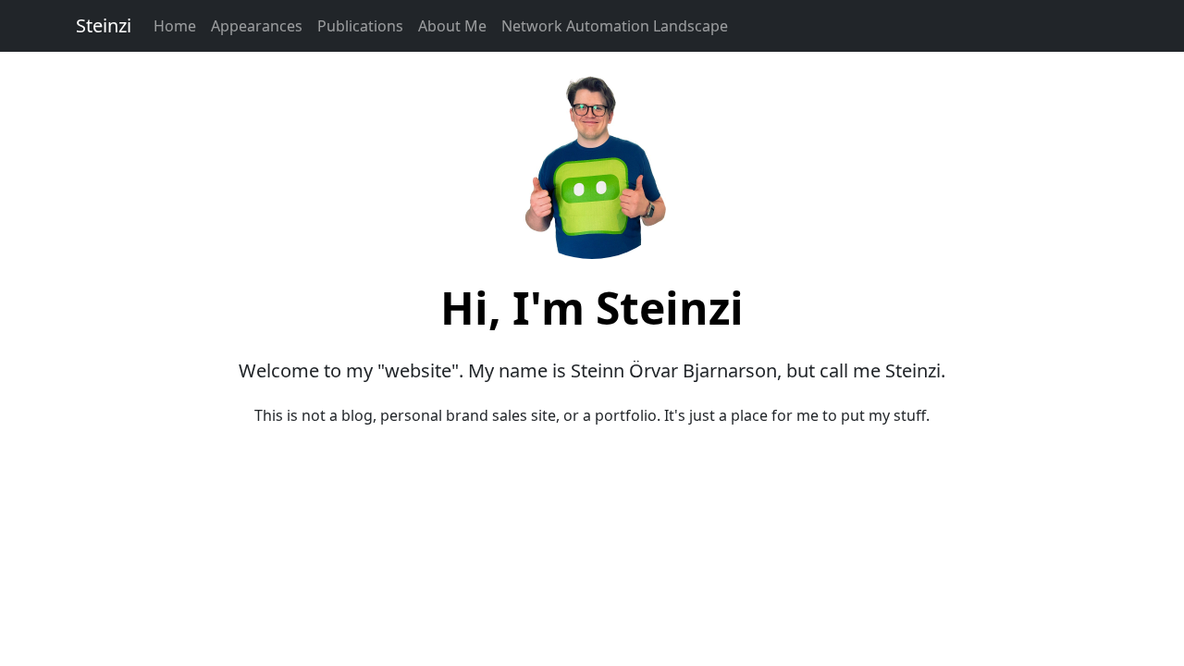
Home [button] (175, 26)
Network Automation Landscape (614, 26)
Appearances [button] (256, 26)
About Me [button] (452, 26)
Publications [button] (360, 26)
